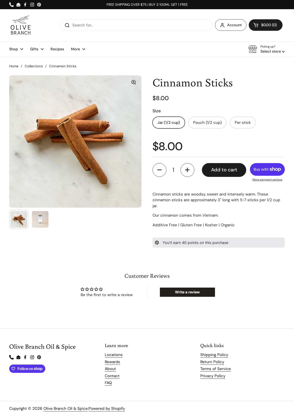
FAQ (108, 382)
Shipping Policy (214, 354)
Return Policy (212, 361)
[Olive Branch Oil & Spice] (20, 25)
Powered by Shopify (106, 408)
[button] (266, 25)
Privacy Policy (212, 375)
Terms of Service (215, 368)
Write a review (187, 292)
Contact (112, 375)
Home (13, 66)
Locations (114, 354)
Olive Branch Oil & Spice (65, 408)
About (110, 368)
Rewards (112, 361)
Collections (34, 66)
